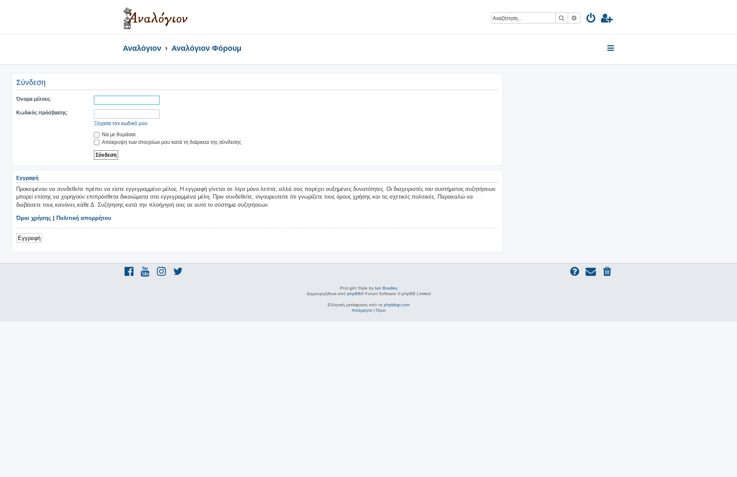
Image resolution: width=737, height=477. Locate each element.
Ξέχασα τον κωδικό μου (121, 123)
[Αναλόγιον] (155, 17)
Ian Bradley (386, 288)
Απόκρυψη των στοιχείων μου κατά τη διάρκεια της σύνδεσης (171, 142)
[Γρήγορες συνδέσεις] (611, 48)
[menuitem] (591, 19)
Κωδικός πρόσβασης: (42, 112)
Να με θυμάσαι (118, 134)
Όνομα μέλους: (34, 99)
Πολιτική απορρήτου (83, 218)
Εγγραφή (29, 237)
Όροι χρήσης (33, 218)
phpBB (354, 293)
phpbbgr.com (396, 304)
